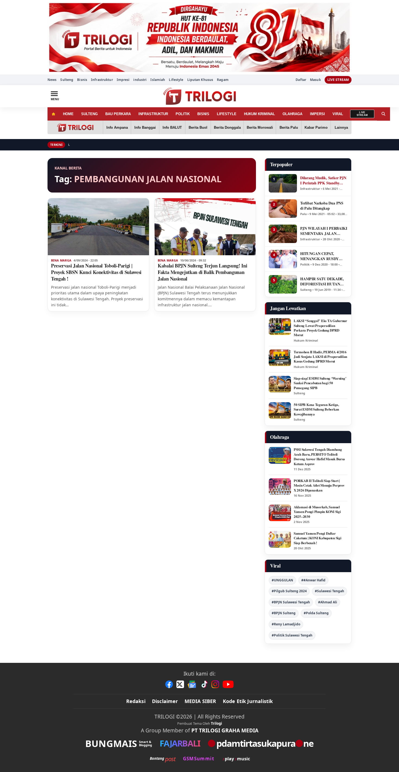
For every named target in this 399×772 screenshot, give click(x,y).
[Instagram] (215, 684)
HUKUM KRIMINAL (259, 114)
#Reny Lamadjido (286, 624)
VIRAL (337, 114)
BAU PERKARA (118, 114)
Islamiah (157, 79)
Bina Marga (61, 260)
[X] (180, 684)
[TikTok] (204, 684)
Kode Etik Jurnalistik (248, 701)
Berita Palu (289, 127)
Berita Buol (198, 127)
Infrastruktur (102, 79)
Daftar (301, 80)
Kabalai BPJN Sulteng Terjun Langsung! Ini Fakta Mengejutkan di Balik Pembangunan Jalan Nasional (202, 272)
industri (140, 79)
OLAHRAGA (292, 114)
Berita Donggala (227, 127)
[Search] (383, 114)
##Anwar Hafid (313, 580)
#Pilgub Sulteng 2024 (289, 591)
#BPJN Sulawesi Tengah (291, 602)
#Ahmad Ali (327, 602)
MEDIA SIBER (200, 701)
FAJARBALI (180, 743)
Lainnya (341, 127)
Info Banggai (145, 127)
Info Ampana (117, 127)
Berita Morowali (260, 127)
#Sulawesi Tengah (329, 591)
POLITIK (183, 114)
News (51, 79)
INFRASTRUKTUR (153, 114)
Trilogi (216, 723)
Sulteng (66, 79)
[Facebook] (169, 684)
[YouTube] (228, 684)
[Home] (53, 114)
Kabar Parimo (316, 127)
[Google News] (192, 684)
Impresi (123, 79)
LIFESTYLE (226, 114)
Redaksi (135, 701)
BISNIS (203, 114)
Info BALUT (172, 127)
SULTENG (89, 114)
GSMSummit (198, 758)
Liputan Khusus (200, 79)
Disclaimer (165, 701)
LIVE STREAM (338, 79)
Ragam (223, 79)
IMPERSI (317, 114)
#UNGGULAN (282, 580)
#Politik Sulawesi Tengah (292, 635)
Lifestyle (176, 79)
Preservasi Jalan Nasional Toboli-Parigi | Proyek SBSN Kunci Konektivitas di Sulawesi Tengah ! (96, 272)
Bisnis (82, 79)
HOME (68, 114)
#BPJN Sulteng (284, 613)
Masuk (315, 80)
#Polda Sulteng (316, 613)
